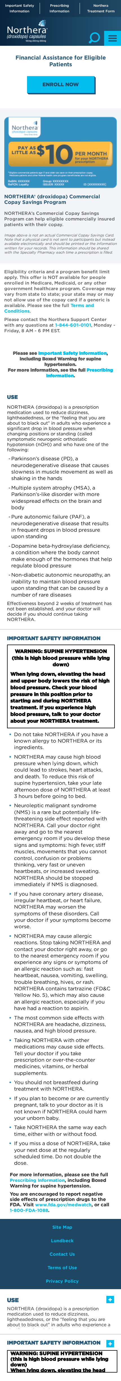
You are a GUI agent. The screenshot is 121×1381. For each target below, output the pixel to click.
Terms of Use (62, 1267)
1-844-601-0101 (73, 325)
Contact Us (62, 1254)
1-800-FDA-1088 (29, 1210)
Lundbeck (62, 1240)
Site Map (62, 1227)
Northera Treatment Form (101, 8)
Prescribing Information (59, 8)
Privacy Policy (62, 1281)
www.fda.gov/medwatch (63, 1204)
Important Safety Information (19, 8)
